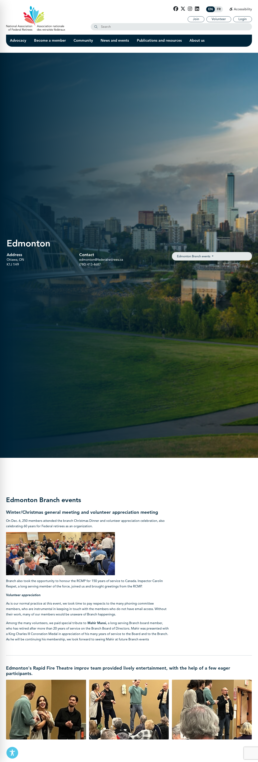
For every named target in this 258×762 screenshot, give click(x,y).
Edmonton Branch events (194, 256)
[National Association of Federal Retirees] (35, 18)
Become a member (50, 40)
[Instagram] (190, 9)
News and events (115, 40)
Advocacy (18, 40)
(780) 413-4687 (90, 265)
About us (197, 40)
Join (196, 19)
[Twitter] (183, 9)
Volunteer (219, 19)
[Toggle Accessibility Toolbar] (12, 752)
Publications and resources (159, 40)
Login (242, 19)
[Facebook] (176, 9)
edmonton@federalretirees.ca (101, 260)
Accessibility (242, 9)
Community (83, 40)
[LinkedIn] (197, 9)
